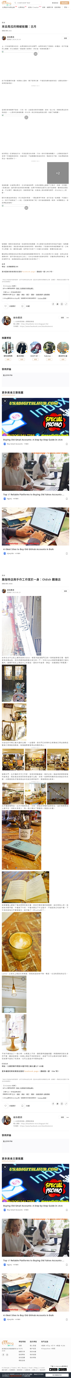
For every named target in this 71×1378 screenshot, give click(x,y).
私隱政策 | (28, 1370)
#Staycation (45, 1348)
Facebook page (28, 272)
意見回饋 (22, 1357)
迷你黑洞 (10, 37)
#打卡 (53, 1345)
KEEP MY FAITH (35, 356)
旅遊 (18, 294)
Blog (37, 1368)
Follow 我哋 (42, 298)
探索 (43, 7)
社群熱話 (21, 7)
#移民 (53, 1348)
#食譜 (58, 1345)
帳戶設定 (33, 1348)
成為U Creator (33, 7)
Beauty (25, 1368)
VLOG (21, 1348)
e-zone (42, 1368)
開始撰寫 (65, 3)
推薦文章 (50, 7)
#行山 (48, 1345)
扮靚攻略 (39, 294)
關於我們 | (5, 1370)
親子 (27, 294)
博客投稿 (22, 1360)
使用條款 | (21, 1370)
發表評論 (7, 375)
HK (20, 1368)
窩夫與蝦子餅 (22, 356)
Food (31, 1368)
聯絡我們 (43, 1370)
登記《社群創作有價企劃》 (25, 288)
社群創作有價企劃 (8, 7)
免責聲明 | (13, 1370)
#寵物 (43, 1345)
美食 (3, 22)
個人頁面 (33, 1345)
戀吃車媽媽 (8, 356)
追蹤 (65, 38)
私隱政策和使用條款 (15, 1376)
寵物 (32, 294)
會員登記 (55, 3)
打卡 (13, 294)
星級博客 (57, 7)
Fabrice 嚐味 (49, 356)
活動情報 (47, 294)
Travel (14, 1368)
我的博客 (33, 1357)
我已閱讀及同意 (57, 1375)
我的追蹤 (33, 1354)
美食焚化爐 (63, 356)
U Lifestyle (6, 1368)
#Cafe (63, 1345)
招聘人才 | (36, 1370)
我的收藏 (33, 1351)
